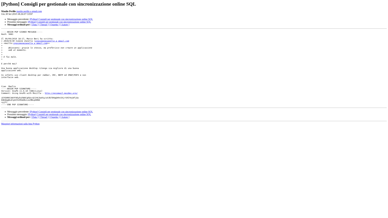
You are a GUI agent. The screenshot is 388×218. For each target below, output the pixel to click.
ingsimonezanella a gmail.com (52, 41)
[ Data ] (34, 24)
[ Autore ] (64, 24)
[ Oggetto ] (54, 24)
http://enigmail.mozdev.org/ (61, 93)
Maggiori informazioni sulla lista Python (20, 123)
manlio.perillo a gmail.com (29, 11)
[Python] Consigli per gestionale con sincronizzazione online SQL (61, 19)
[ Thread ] (43, 24)
